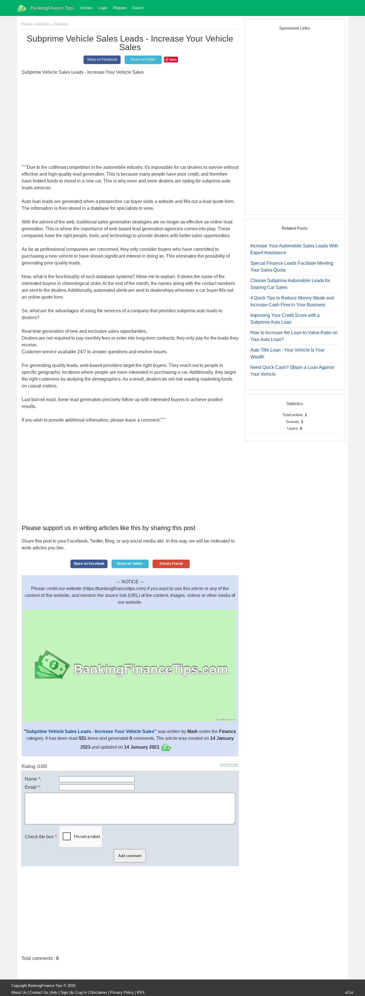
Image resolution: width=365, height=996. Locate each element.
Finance (61, 24)
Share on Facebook (102, 59)
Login (102, 8)
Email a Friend (171, 564)
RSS (141, 992)
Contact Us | (40, 992)
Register (119, 8)
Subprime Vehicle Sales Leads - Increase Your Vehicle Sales (90, 731)
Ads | (55, 992)
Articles (86, 8)
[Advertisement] (130, 120)
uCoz (349, 992)
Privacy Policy (122, 992)
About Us (19, 992)
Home (26, 24)
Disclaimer (98, 992)
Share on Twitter (143, 59)
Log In (81, 992)
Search (138, 8)
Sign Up (67, 992)
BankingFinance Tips (52, 7)
